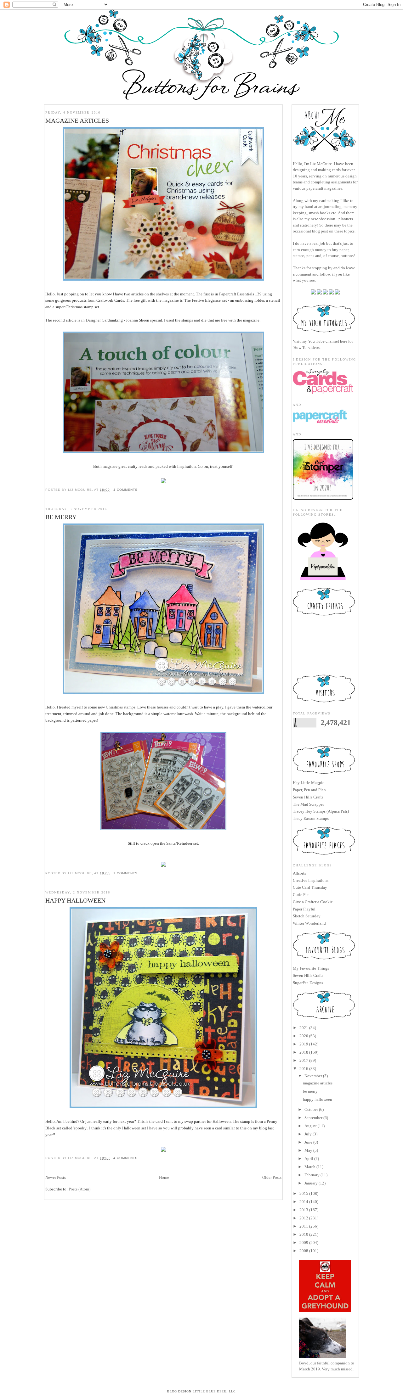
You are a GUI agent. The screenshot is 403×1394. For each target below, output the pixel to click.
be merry (61, 516)
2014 (303, 1201)
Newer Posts (55, 1177)
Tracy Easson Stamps (311, 818)
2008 (303, 1250)
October (311, 1109)
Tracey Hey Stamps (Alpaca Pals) (321, 811)
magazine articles (77, 120)
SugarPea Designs (308, 982)
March (309, 1166)
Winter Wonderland (309, 923)
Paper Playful (304, 909)
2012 (303, 1218)
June (308, 1142)
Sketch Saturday (307, 916)
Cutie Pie (301, 894)
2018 (303, 1052)
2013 (303, 1209)
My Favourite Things (311, 968)
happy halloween (75, 900)
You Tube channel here (327, 341)
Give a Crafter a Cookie (313, 901)
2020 (303, 1035)
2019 (303, 1044)
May (308, 1150)
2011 (303, 1226)
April (308, 1158)
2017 (303, 1060)
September (313, 1117)
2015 (303, 1193)
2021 (303, 1027)
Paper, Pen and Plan (309, 789)
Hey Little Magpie (308, 782)
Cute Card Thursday (310, 887)
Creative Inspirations (310, 880)
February (312, 1175)
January (311, 1183)
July (308, 1134)
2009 (303, 1242)
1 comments (125, 873)
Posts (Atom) (79, 1189)
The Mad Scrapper (308, 804)
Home (164, 1177)
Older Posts (271, 1177)
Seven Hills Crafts (308, 797)
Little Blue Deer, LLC (214, 1391)
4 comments (125, 489)
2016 (303, 1068)
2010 (303, 1234)
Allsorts (299, 873)
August (310, 1125)
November (313, 1075)
